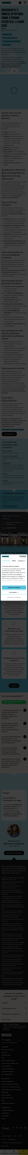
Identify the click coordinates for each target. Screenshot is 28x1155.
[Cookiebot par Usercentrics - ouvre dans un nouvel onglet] (19, 556)
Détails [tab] (14, 560)
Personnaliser (13, 592)
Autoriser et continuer (14, 587)
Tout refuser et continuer (14, 597)
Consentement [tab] (6, 560)
